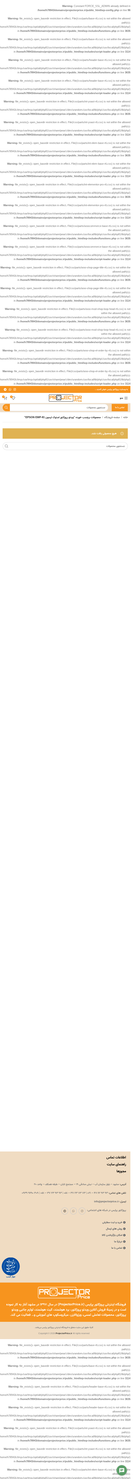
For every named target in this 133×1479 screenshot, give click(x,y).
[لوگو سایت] (65, 398)
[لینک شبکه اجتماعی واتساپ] (10, 389)
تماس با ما (119, 407)
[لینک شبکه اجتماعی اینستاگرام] (14, 389)
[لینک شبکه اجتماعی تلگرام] (5, 389)
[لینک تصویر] (11, 1268)
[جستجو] (6, 407)
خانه (125, 417)
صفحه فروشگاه (112, 417)
